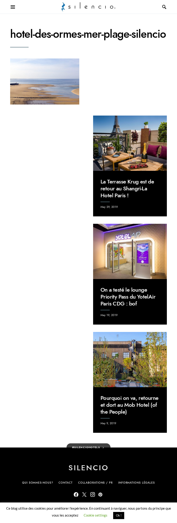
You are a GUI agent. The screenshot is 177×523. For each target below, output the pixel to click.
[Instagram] (92, 494)
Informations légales (136, 483)
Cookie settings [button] (95, 515)
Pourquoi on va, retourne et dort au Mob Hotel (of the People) (129, 404)
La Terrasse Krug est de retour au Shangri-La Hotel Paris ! (127, 188)
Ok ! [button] (118, 515)
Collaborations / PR (95, 483)
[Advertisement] (47, 144)
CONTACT (65, 483)
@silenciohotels (86, 447)
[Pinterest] (100, 494)
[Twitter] (84, 494)
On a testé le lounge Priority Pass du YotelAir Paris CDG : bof (127, 296)
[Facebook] (76, 494)
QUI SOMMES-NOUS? (37, 483)
